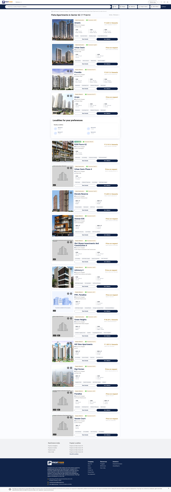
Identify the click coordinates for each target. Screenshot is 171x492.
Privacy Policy (91, 472)
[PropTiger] (7, 2)
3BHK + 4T (99, 351)
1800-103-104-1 (55, 484)
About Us (90, 463)
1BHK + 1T (77, 301)
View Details (85, 39)
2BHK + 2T (77, 326)
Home (89, 465)
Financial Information (117, 463)
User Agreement (91, 474)
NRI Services (103, 465)
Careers (89, 468)
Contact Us (90, 470)
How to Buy (102, 468)
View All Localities (74, 454)
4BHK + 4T (99, 200)
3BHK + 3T (77, 200)
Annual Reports (116, 465)
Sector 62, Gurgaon (80, 25)
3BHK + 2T (106, 400)
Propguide (102, 463)
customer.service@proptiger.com (56, 482)
